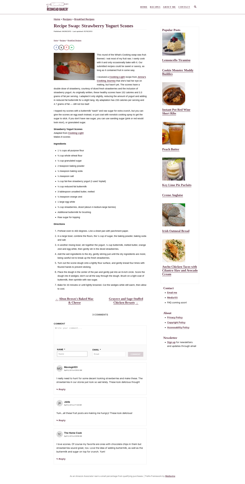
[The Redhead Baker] (69, 7)
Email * (97, 350)
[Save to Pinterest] (66, 47)
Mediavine (170, 476)
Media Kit (172, 297)
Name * (61, 349)
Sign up (171, 342)
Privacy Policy (175, 317)
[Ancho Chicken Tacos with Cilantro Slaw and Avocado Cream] (180, 250)
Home (57, 19)
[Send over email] (71, 47)
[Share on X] (61, 47)
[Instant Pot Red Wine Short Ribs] (180, 93)
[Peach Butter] (180, 133)
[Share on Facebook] (56, 47)
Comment (59, 323)
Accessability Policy (178, 327)
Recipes (67, 19)
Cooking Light (117, 77)
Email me (172, 292)
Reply (62, 389)
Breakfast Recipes (84, 19)
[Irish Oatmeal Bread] (180, 214)
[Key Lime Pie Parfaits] (180, 169)
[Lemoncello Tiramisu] (180, 44)
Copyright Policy (176, 322)
